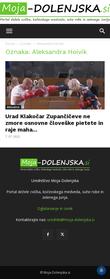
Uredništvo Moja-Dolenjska (55, 180)
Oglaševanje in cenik (55, 208)
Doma (10, 43)
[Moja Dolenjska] (55, 12)
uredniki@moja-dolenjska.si (71, 219)
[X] (62, 234)
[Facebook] (47, 234)
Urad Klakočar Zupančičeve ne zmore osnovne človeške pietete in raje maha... (54, 123)
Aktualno (13, 107)
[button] (9, 31)
